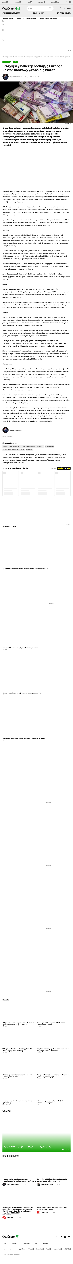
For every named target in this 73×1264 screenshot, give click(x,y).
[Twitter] (56, 1236)
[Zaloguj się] (60, 8)
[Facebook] (60, 1236)
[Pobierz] (3, 35)
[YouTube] (69, 1236)
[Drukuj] (3, 30)
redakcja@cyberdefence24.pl (12, 463)
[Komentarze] (3, 25)
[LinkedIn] (64, 1236)
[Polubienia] (3, 20)
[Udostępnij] (3, 40)
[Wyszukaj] (49, 8)
